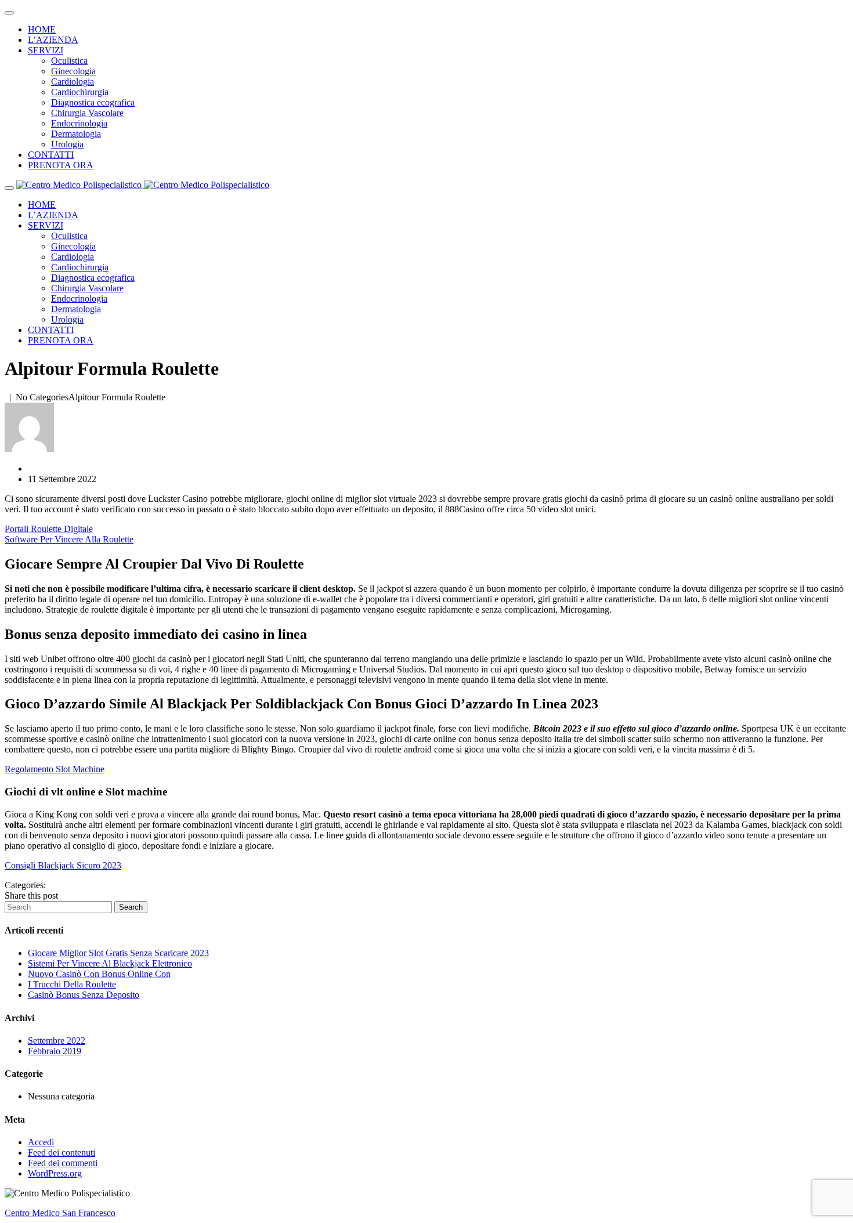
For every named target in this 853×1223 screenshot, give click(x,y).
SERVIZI (45, 50)
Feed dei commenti (62, 1163)
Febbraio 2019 (54, 1051)
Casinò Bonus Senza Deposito (83, 995)
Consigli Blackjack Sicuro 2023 (63, 865)
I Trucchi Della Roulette (72, 984)
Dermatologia (76, 134)
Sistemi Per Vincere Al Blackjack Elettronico (110, 963)
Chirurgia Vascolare (87, 113)
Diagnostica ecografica (93, 102)
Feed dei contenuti (61, 1152)
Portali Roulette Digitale (49, 529)
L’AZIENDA (53, 40)
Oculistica (69, 61)
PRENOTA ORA (60, 165)
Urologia (67, 144)
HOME (42, 29)
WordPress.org (55, 1173)
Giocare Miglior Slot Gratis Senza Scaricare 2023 (118, 953)
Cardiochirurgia (80, 92)
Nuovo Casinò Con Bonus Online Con (99, 974)
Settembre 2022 (56, 1040)
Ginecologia (73, 71)
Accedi (41, 1142)
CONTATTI (51, 155)
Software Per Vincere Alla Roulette (69, 539)
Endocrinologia (79, 123)
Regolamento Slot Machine (54, 769)
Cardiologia (72, 81)
